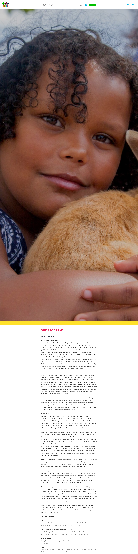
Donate (92, 5)
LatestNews (81, 5)
